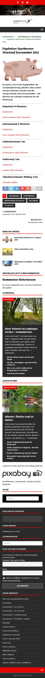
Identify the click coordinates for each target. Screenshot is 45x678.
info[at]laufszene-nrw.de (11, 531)
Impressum (6, 643)
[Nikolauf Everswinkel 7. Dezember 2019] (7, 263)
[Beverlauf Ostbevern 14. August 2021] (7, 239)
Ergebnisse (7, 112)
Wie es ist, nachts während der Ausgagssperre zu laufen (19, 369)
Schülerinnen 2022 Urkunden (15, 153)
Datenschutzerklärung (10, 631)
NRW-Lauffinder (8, 655)
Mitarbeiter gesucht (9, 651)
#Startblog (8, 293)
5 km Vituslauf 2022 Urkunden (15, 135)
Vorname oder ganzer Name (13, 560)
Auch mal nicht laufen (16, 373)
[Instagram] (22, 2)
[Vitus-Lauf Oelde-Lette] (7, 251)
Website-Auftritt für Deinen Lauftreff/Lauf (16, 663)
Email (4, 569)
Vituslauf (8, 205)
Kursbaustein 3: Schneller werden (14, 615)
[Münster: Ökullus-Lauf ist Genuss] (22, 411)
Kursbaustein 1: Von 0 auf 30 (13, 607)
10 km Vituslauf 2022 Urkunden (16, 117)
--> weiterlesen (32, 438)
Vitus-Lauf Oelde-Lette (23, 249)
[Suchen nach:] (22, 498)
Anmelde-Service (8, 627)
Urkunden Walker (10, 182)
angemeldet (15, 285)
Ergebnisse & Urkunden (11, 635)
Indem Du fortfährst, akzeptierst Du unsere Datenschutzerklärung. (20, 579)
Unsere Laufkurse (8, 659)
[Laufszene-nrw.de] (22, 14)
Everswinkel (29, 196)
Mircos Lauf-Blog (8, 647)
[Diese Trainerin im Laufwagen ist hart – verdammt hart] (22, 323)
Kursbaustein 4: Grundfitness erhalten (16, 619)
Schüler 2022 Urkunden (12, 170)
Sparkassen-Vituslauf (14, 201)
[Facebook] (18, 2)
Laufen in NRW (9, 381)
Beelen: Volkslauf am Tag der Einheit (22, 453)
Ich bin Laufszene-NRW (11, 639)
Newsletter (6, 623)
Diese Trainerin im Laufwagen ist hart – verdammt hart (21, 330)
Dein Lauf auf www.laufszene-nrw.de (15, 599)
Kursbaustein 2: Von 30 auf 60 (13, 611)
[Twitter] (27, 2)
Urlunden (33, 201)
